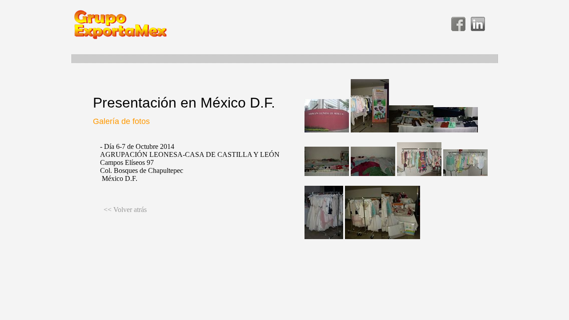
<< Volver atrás (125, 209)
